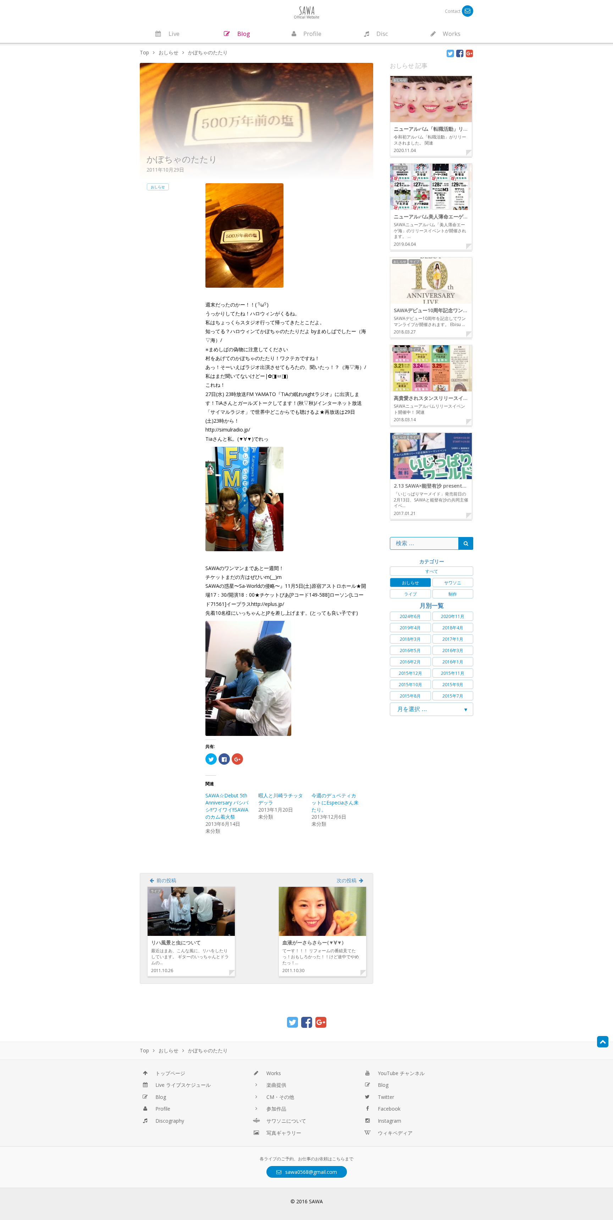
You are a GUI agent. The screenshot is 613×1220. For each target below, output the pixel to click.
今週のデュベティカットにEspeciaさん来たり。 (335, 802)
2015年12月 (410, 673)
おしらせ (158, 186)
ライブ (410, 594)
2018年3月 (410, 639)
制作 (452, 594)
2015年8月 (410, 696)
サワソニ (452, 583)
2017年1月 (452, 639)
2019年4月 (410, 628)
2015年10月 (410, 685)
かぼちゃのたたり (182, 159)
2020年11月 (452, 616)
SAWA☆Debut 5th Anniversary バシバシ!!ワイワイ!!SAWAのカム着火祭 (226, 806)
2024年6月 (410, 616)
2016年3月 (452, 650)
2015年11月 (452, 673)
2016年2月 (410, 662)
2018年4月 (452, 628)
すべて (431, 571)
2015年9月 (452, 685)
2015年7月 (452, 696)
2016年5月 (410, 650)
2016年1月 (452, 662)
